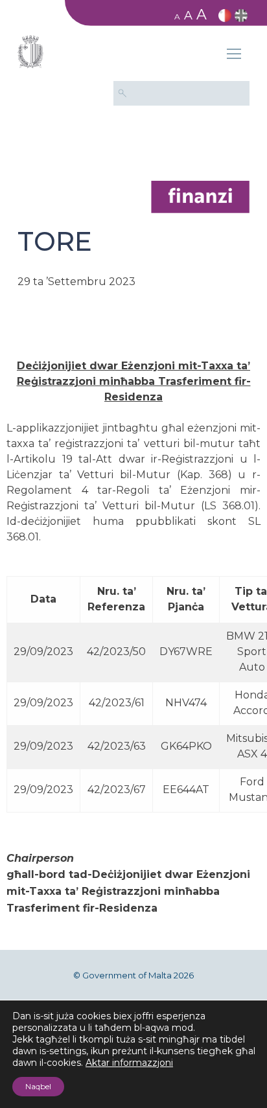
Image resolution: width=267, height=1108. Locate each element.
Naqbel (38, 1086)
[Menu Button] (234, 55)
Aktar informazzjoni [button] (129, 1062)
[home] (200, 196)
